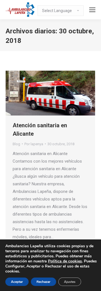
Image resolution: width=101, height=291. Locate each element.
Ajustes (69, 282)
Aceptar (17, 282)
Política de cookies (65, 261)
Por (33, 144)
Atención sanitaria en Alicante (40, 129)
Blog (16, 144)
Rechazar (43, 282)
